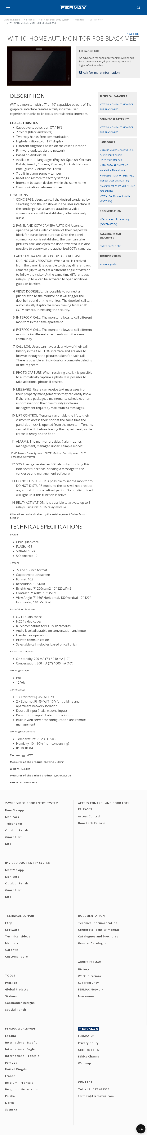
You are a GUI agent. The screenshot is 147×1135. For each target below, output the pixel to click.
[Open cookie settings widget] (140, 1128)
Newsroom (86, 996)
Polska (10, 1096)
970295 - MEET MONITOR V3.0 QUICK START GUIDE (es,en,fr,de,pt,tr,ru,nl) (116, 155)
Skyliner (11, 996)
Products (30, 19)
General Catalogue (92, 943)
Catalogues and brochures (98, 936)
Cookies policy (89, 1050)
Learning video (109, 264)
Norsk (9, 1103)
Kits (8, 844)
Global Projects (16, 989)
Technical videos (17, 936)
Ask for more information (101, 72)
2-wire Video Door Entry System (31, 803)
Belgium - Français (19, 1082)
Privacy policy (88, 1043)
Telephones (14, 823)
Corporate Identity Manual (98, 930)
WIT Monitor (96, 19)
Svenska (11, 1109)
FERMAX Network (91, 989)
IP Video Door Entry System (55, 19)
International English (21, 1049)
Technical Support (20, 916)
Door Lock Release (91, 823)
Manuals (11, 943)
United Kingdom (12, 19)
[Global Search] (138, 8)
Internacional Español (21, 1042)
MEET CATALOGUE (110, 246)
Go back (133, 33)
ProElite (11, 983)
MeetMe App (14, 870)
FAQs (8, 923)
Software (12, 930)
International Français (22, 1056)
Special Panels (16, 1009)
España (10, 1036)
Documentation (91, 916)
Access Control (89, 816)
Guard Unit (13, 837)
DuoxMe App (14, 810)
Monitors (79, 19)
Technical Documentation (97, 923)
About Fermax (89, 962)
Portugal (11, 1062)
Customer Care (16, 956)
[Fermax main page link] (73, 7)
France (10, 1076)
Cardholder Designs (20, 1003)
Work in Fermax (90, 976)
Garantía (12, 950)
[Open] (9, 7)
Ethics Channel (89, 1056)
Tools (10, 975)
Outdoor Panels (17, 830)
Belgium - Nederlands (21, 1089)
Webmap (84, 1063)
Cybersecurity (88, 983)
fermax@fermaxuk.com (96, 1096)
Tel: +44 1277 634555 (93, 1089)
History (83, 969)
